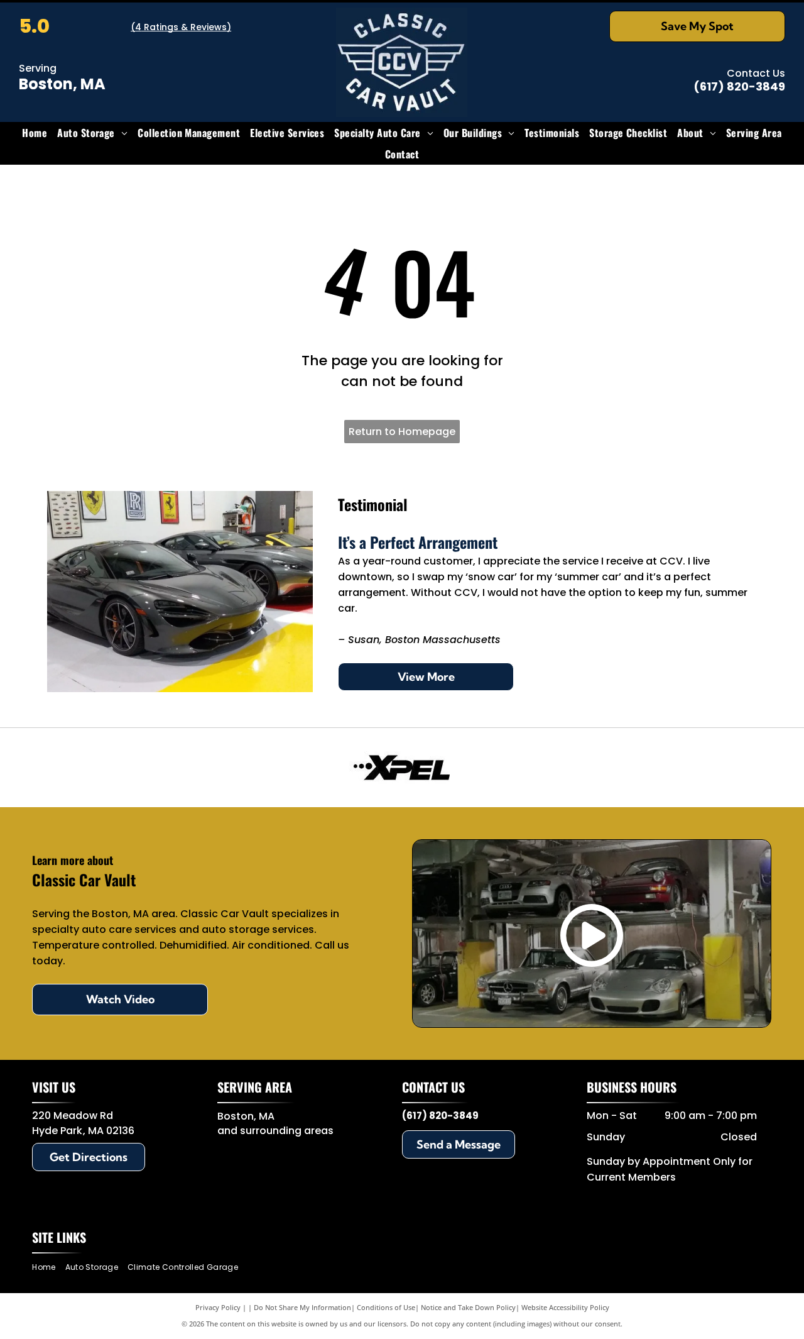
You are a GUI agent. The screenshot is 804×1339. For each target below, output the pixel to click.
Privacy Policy (218, 1307)
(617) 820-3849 (739, 86)
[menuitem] (34, 132)
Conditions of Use (386, 1307)
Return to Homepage (402, 431)
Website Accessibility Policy (565, 1307)
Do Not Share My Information (302, 1307)
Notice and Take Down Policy (468, 1307)
